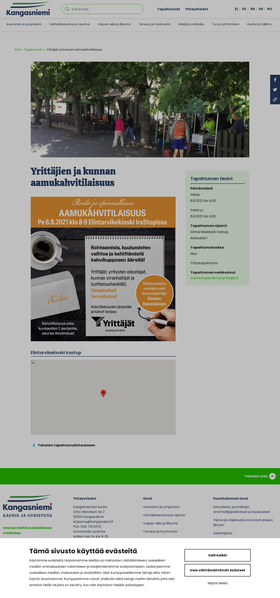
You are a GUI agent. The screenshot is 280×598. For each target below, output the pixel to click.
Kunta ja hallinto (259, 24)
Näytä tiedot (218, 583)
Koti (17, 50)
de (261, 9)
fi (236, 9)
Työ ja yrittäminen (225, 24)
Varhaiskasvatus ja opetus (69, 24)
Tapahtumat (168, 9)
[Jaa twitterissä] (275, 89)
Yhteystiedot (196, 9)
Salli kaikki (217, 555)
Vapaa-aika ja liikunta (114, 24)
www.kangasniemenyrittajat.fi (214, 278)
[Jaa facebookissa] (275, 80)
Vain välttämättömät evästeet (217, 570)
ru (269, 9)
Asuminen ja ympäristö (24, 24)
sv (244, 9)
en (252, 9)
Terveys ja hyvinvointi (155, 24)
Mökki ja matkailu (191, 24)
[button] (103, 393)
